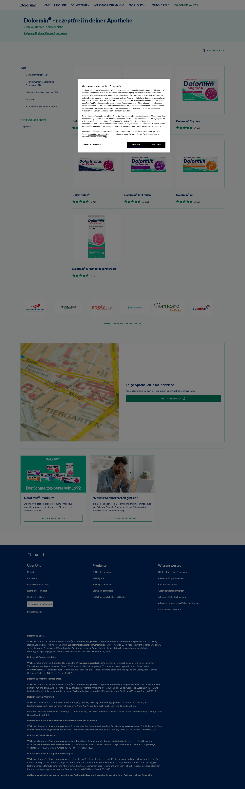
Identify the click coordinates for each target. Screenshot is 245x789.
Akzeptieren (155, 145)
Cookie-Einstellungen (91, 144)
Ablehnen (136, 145)
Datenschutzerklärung (97, 137)
